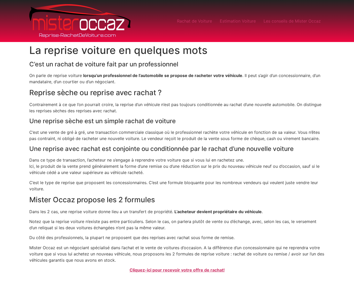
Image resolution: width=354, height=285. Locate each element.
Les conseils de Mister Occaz (292, 21)
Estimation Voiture (238, 21)
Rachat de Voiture (194, 21)
